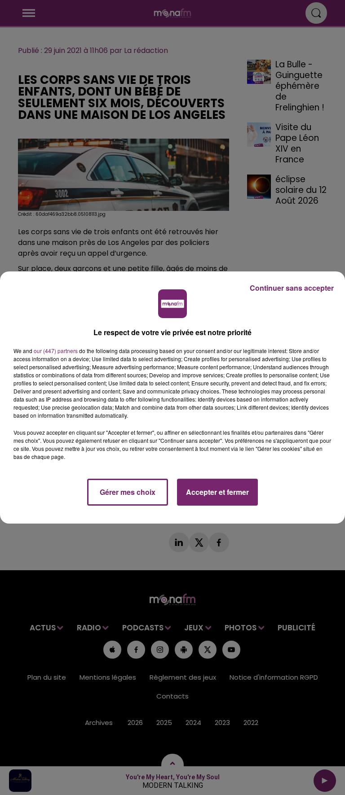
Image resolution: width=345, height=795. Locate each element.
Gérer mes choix (127, 492)
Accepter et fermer (217, 492)
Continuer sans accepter (292, 288)
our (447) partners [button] (56, 350)
